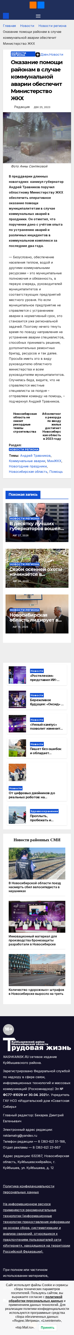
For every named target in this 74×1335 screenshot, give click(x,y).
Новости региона (52, 26)
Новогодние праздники (28, 466)
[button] (68, 16)
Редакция (22, 107)
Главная (9, 26)
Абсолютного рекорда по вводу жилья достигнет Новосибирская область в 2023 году (51, 426)
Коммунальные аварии (27, 461)
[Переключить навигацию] (38, 16)
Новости (27, 26)
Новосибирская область (28, 472)
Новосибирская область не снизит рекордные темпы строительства (25, 422)
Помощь (56, 472)
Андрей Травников (35, 456)
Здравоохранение (44, 811)
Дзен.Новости (51, 54)
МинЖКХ (54, 461)
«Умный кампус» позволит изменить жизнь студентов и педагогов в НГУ (46, 731)
